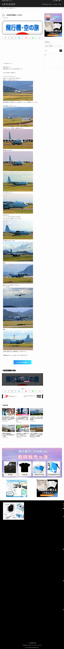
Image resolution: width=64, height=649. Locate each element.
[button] (5, 38)
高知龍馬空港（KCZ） (7, 370)
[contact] (59, 0)
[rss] (58, 0)
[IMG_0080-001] (18, 307)
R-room (39, 645)
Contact (35, 645)
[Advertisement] (22, 49)
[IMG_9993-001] (18, 283)
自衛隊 (14, 370)
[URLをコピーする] (40, 38)
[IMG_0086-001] (18, 327)
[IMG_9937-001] (18, 170)
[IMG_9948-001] (18, 239)
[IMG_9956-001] (18, 261)
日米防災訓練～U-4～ (18, 69)
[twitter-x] (53, 0)
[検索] (61, 0)
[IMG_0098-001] (18, 349)
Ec (32, 645)
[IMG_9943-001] (18, 191)
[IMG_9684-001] (18, 126)
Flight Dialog (25, 645)
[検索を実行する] (61, 50)
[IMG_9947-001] (18, 213)
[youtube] (56, 0)
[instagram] (55, 0)
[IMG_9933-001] (18, 148)
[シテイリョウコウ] (8, 4)
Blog (30, 645)
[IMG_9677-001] (18, 100)
